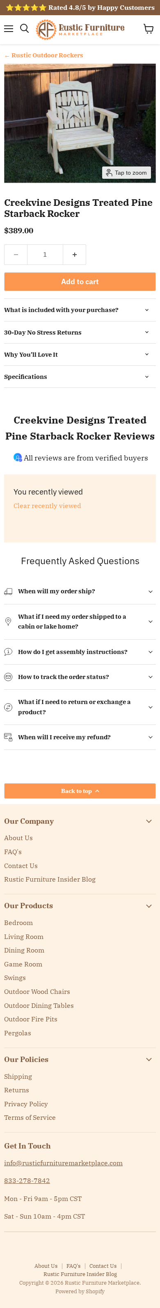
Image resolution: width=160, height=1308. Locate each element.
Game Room (23, 964)
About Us (18, 838)
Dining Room (24, 950)
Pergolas (17, 1033)
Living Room (23, 936)
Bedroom (18, 922)
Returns (16, 1090)
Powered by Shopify (80, 1291)
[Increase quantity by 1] (74, 254)
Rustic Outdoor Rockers (47, 55)
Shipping (18, 1076)
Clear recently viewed (47, 505)
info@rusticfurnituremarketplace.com (63, 1163)
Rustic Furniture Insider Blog (50, 879)
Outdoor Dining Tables (39, 1005)
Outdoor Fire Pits (30, 1019)
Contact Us (21, 865)
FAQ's (13, 852)
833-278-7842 (27, 1180)
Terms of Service (30, 1117)
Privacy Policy (26, 1104)
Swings (15, 977)
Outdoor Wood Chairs (37, 991)
